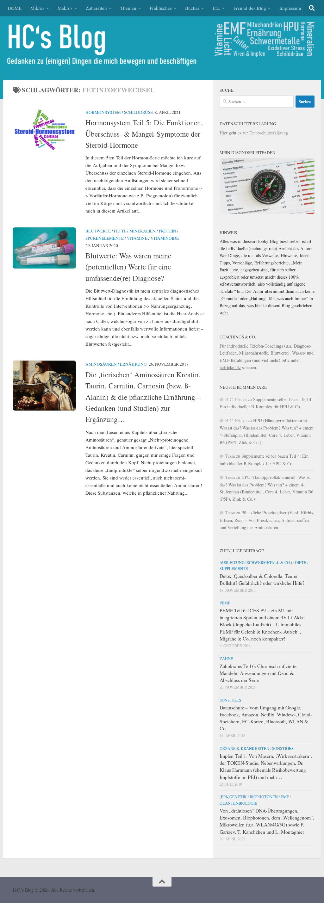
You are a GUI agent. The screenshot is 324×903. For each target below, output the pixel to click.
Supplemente (234, 568)
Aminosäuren (101, 364)
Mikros (37, 8)
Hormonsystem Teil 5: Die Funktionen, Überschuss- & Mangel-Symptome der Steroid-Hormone (144, 133)
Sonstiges (230, 699)
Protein (167, 231)
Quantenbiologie (238, 803)
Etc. (216, 8)
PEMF (225, 602)
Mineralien (142, 231)
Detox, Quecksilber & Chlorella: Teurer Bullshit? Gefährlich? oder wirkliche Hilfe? (262, 579)
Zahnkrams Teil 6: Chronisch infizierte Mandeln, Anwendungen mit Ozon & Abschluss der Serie (258, 673)
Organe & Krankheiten (244, 748)
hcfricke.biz (230, 367)
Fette (120, 231)
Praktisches (161, 8)
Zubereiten (96, 8)
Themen (128, 8)
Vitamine (137, 238)
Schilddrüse (138, 112)
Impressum (290, 8)
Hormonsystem (103, 112)
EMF (285, 796)
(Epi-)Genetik (233, 796)
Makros (65, 8)
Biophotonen (264, 796)
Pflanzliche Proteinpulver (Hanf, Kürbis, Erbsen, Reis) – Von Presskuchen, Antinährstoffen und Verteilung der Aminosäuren (267, 520)
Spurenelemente (104, 238)
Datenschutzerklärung (268, 133)
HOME (15, 8)
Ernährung (133, 364)
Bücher (192, 8)
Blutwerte (98, 231)
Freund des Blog (250, 8)
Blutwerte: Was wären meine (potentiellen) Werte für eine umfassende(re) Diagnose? (128, 266)
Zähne (226, 658)
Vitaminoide (165, 238)
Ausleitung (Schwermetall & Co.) (256, 562)
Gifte (300, 562)
